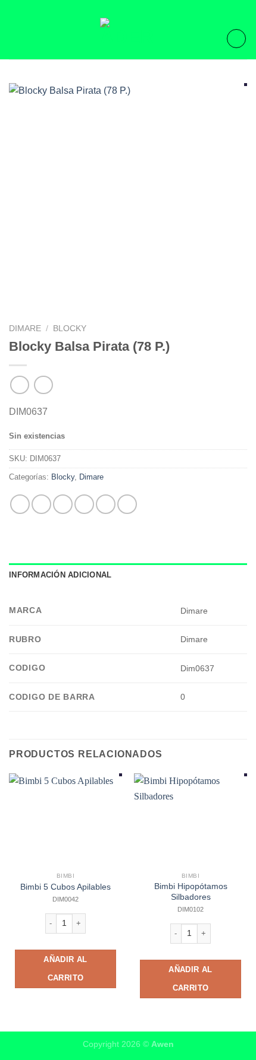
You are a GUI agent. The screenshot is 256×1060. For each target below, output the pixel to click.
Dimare (25, 328)
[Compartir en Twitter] (63, 504)
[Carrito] (236, 38)
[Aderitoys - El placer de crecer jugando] (128, 38)
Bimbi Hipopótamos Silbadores (190, 892)
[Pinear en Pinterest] (105, 504)
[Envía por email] (84, 504)
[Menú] (16, 38)
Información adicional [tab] (60, 574)
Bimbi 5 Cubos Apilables (65, 887)
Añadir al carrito (65, 969)
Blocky (69, 328)
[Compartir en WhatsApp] (20, 504)
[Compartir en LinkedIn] (127, 504)
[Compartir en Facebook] (41, 504)
